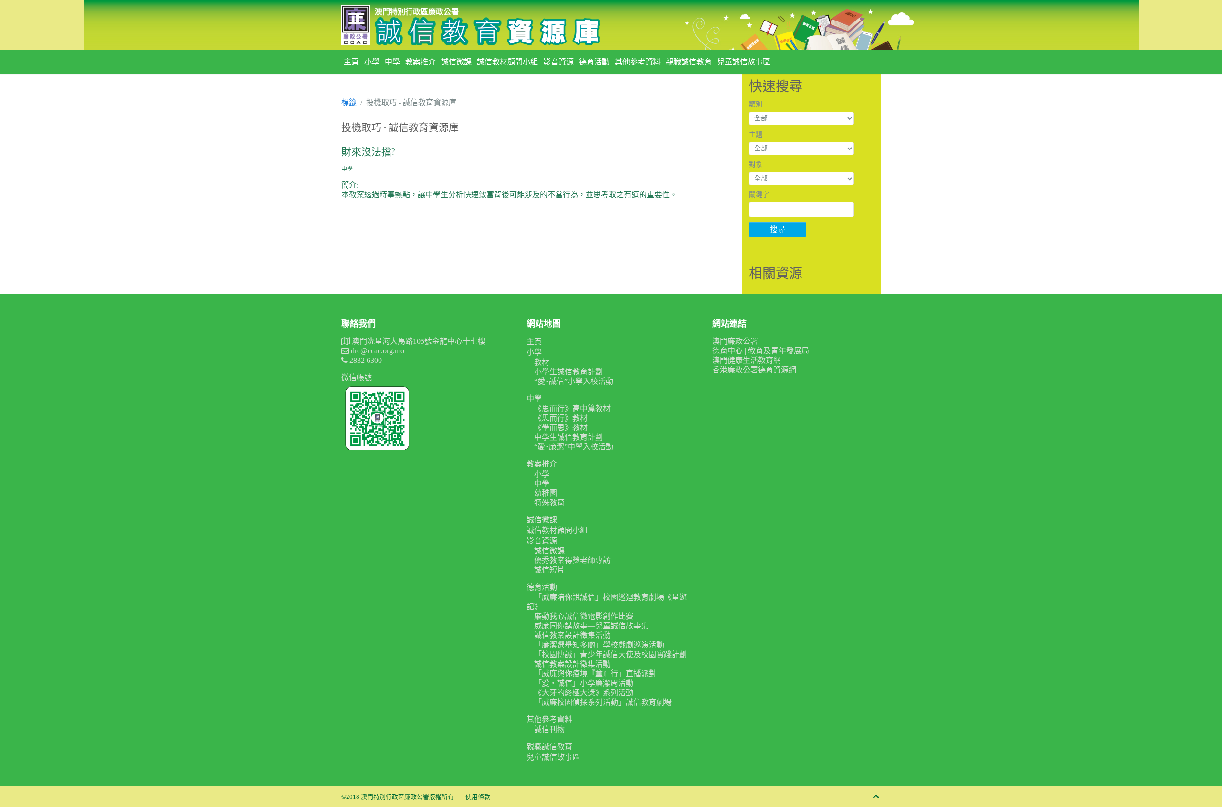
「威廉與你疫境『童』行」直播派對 (595, 673)
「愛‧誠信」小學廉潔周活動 (583, 683)
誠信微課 (456, 62)
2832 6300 (365, 360)
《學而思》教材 (561, 428)
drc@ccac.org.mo (376, 351)
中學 (392, 62)
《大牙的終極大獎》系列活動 (583, 693)
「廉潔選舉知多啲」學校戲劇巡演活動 (599, 645)
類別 (755, 104)
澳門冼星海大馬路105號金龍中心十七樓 (417, 341)
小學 (371, 62)
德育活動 (594, 62)
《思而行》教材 (561, 418)
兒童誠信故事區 (743, 62)
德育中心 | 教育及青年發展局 (760, 351)
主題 (755, 134)
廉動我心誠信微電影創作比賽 (583, 616)
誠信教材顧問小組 (507, 62)
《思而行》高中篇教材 (572, 408)
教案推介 (420, 62)
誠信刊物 (549, 729)
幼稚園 (545, 493)
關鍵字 (759, 194)
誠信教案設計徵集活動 (572, 635)
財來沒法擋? (368, 151)
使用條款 (477, 797)
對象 (755, 164)
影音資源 (558, 62)
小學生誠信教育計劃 (568, 372)
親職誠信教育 (689, 62)
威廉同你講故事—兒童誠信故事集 (591, 626)
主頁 (351, 62)
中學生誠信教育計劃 (568, 437)
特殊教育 (549, 503)
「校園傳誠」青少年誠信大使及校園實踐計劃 (610, 654)
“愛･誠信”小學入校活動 (573, 381)
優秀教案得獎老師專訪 (572, 560)
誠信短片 (549, 570)
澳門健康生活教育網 (746, 360)
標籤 (349, 102)
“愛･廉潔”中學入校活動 (573, 447)
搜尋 (777, 229)
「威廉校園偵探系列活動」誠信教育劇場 (603, 702)
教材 (541, 362)
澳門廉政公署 (735, 341)
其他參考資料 (638, 62)
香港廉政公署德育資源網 (754, 370)
